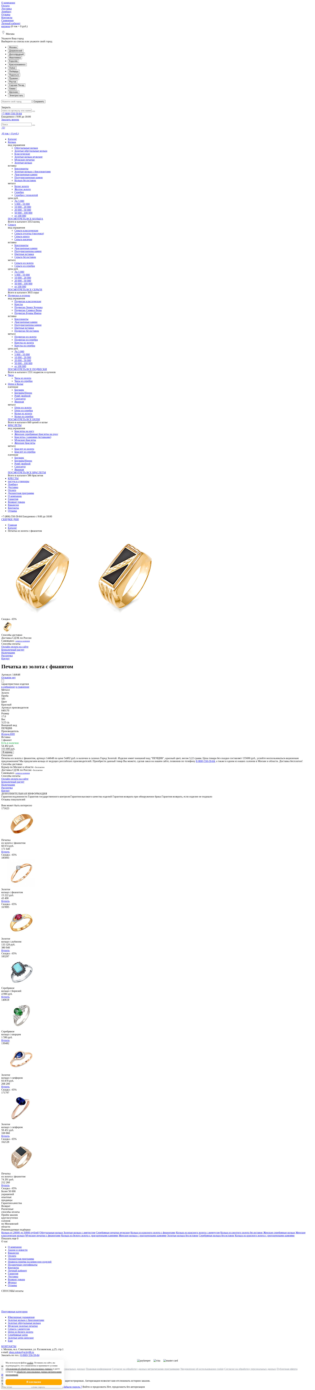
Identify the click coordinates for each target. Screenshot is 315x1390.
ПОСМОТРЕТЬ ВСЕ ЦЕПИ (24, 419)
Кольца (12, 142)
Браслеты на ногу (24, 431)
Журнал (12, 1282)
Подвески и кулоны (19, 295)
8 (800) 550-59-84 (205, 761)
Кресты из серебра (24, 345)
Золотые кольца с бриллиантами (32, 171)
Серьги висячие (23, 239)
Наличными (8, 652)
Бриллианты (21, 168)
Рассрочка (7, 655)
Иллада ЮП (8, 734)
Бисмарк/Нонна (23, 392)
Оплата (5, 5)
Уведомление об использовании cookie (202, 1369)
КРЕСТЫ (13, 478)
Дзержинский (15, 51)
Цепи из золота (23, 407)
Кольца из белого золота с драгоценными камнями (89, 1235)
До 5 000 (19, 201)
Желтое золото (22, 189)
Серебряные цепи (18, 1334)
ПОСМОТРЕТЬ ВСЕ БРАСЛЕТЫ (27, 472)
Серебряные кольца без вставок (216, 1235)
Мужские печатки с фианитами (43, 1235)
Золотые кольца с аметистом (79, 1232)
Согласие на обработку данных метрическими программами (146, 1369)
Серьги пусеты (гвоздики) (29, 233)
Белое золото (21, 186)
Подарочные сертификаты (22, 1264)
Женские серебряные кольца (279, 1232)
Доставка (6, 8)
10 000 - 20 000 (22, 207)
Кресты (18, 304)
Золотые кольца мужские (28, 156)
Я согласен (33, 1382)
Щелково (13, 92)
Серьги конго (22, 236)
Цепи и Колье (15, 384)
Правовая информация (98, 1369)
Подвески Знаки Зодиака (28, 307)
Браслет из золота (24, 448)
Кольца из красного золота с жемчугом (198, 1232)
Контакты (6, 17)
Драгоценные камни (25, 174)
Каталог (12, 139)
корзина (5, 26)
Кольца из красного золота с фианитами (152, 1232)
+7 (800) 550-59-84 (11, 113)
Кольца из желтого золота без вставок (241, 1232)
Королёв (13, 61)
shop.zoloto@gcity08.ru (21, 1352)
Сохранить (39, 101)
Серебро (19, 192)
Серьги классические (26, 230)
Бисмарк (19, 389)
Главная (12, 525)
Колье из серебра (23, 416)
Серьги (12, 224)
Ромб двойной (22, 395)
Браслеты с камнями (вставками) (32, 437)
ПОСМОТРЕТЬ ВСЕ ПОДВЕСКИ (27, 369)
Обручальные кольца (26, 148)
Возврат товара (16, 502)
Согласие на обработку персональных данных (250, 1369)
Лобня (12, 68)
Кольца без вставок (25, 180)
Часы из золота (22, 378)
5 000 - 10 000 (22, 204)
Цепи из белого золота (20, 1331)
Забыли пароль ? (72, 1386)
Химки (12, 88)
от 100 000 (20, 215)
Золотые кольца (23, 162)
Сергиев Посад (16, 85)
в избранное (8, 686)
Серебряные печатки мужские (113, 1232)
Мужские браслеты (25, 440)
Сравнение (7, 20)
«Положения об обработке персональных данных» (29, 1369)
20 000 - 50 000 (22, 209)
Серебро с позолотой (26, 195)
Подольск (14, 75)
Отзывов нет (8, 677)
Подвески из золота (25, 336)
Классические (22, 153)
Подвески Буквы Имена (27, 313)
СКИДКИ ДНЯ (10, 519)
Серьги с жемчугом (19, 1329)
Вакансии (13, 505)
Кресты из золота (24, 342)
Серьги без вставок (25, 257)
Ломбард (6, 11)
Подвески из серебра (26, 339)
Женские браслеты (24, 443)
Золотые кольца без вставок (182, 1235)
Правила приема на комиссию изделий (30, 1261)
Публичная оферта (287, 1369)
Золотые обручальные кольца (30, 150)
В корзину (7, 752)
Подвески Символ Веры (28, 310)
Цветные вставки (24, 254)
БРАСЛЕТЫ (14, 425)
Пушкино (13, 78)
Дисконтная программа (21, 493)
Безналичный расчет (12, 649)
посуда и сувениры (18, 481)
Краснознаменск (17, 64)
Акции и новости (18, 1250)
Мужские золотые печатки (23, 1326)
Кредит (5, 658)
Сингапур (20, 398)
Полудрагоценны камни (28, 251)
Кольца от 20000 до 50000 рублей (20, 1232)
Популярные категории (14, 1311)
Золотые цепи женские (21, 1337)
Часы (11, 375)
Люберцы (13, 71)
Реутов (12, 81)
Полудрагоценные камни (28, 177)
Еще (10, 1340)
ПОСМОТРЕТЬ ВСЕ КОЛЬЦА (25, 218)
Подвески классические (27, 301)
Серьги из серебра (24, 266)
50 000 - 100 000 (23, 212)
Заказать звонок (10, 119)
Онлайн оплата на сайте (14, 646)
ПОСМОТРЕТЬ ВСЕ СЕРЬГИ (25, 289)
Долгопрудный (16, 54)
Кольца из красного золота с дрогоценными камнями (264, 1235)
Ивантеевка (15, 57)
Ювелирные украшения (21, 1317)
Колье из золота (23, 413)
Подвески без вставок (26, 330)
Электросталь (16, 95)
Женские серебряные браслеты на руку (36, 434)
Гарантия (13, 499)
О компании (8, 2)
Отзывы (5, 14)
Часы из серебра (23, 381)
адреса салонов (23, 641)
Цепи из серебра (23, 410)
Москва (13, 47)
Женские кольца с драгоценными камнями (143, 1235)
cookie (30, 1362)
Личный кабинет (10, 23)
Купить (5, 851)
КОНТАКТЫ (8, 1346)
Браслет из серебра (24, 451)
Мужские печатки (24, 159)
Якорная (19, 401)
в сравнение (22, 686)
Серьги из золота (23, 263)
